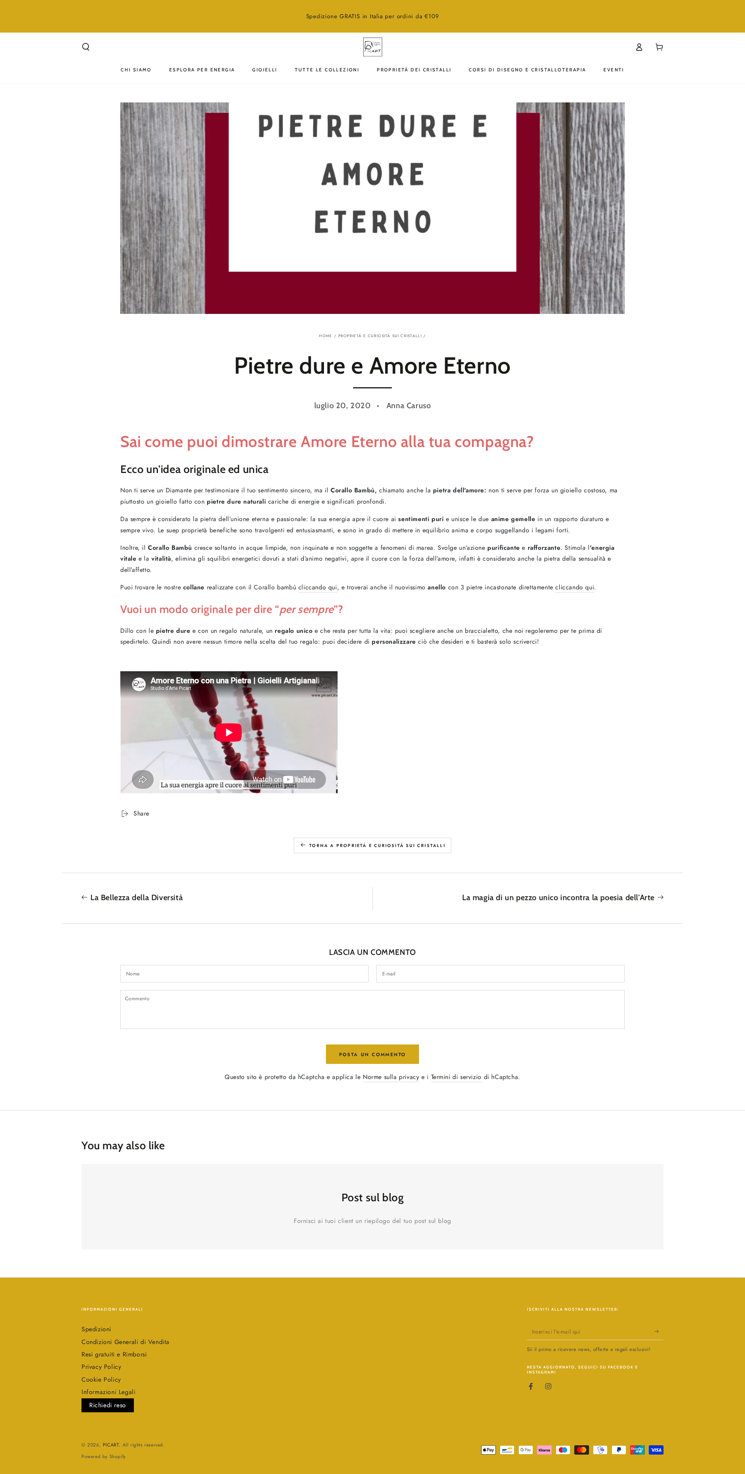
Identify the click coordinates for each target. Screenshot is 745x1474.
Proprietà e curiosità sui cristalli (380, 336)
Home (325, 336)
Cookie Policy (101, 1379)
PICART (111, 1444)
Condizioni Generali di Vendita (125, 1341)
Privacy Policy (101, 1366)
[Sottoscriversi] (659, 1331)
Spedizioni (96, 1329)
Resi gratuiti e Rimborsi (114, 1354)
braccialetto (481, 630)
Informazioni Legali (108, 1391)
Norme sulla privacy (391, 1076)
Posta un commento (372, 1054)
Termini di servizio (456, 1076)
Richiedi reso (107, 1405)
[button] (86, 46)
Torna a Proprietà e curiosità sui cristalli (377, 845)
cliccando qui (317, 587)
